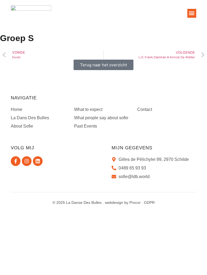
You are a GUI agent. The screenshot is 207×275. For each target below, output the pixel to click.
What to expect (88, 109)
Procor (135, 202)
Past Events (85, 126)
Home (16, 109)
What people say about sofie (101, 117)
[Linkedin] (38, 161)
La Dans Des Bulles (30, 117)
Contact (144, 109)
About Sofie (22, 126)
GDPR (149, 202)
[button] (191, 13)
